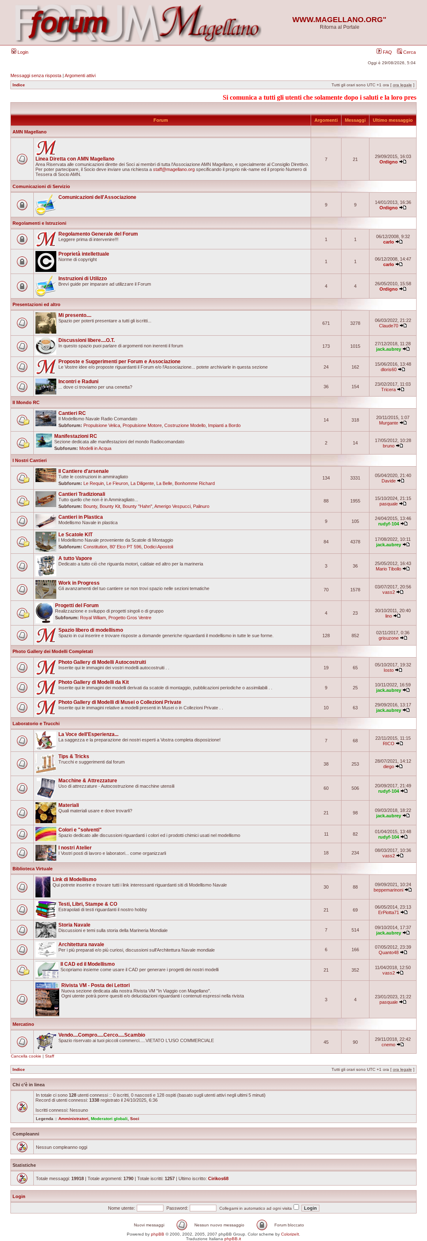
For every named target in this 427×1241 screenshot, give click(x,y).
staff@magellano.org (174, 169)
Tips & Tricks (73, 756)
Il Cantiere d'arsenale (83, 471)
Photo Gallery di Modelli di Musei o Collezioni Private (119, 702)
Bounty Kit (110, 506)
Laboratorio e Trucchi (36, 723)
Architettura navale (81, 944)
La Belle (164, 483)
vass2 (388, 592)
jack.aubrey (388, 349)
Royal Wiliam (93, 617)
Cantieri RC (72, 413)
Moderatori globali (109, 1118)
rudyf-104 (388, 523)
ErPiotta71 (388, 912)
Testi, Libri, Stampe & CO (87, 904)
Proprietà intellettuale (83, 254)
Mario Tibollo (388, 568)
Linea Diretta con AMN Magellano (74, 159)
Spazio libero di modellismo (90, 630)
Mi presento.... (74, 315)
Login (22, 52)
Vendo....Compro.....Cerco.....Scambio (101, 1035)
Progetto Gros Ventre (129, 617)
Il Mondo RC (26, 402)
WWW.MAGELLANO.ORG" (339, 19)
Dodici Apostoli (158, 546)
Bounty (90, 506)
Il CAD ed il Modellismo (87, 964)
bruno (388, 445)
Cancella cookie (26, 1056)
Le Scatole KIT (75, 535)
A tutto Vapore (75, 558)
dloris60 (389, 369)
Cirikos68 (218, 1178)
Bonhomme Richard (195, 483)
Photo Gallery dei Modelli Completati (53, 651)
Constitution (95, 546)
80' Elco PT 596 (125, 546)
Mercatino (23, 1024)
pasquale (388, 503)
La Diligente (142, 483)
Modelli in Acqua (95, 448)
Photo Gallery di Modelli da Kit (93, 682)
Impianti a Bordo (224, 425)
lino (388, 615)
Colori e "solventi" (80, 830)
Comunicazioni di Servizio (41, 186)
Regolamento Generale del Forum (98, 234)
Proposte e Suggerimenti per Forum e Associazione (119, 361)
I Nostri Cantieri (30, 460)
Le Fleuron (117, 483)
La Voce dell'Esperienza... (88, 734)
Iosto (389, 670)
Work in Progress (79, 583)
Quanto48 (389, 952)
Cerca (409, 52)
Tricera (388, 389)
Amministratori (73, 1118)
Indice (19, 85)
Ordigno (388, 161)
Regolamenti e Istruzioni (39, 223)
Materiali (68, 805)
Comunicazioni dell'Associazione (97, 197)
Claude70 (388, 325)
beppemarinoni (388, 889)
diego (388, 766)
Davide (389, 480)
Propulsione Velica (101, 425)
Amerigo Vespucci (172, 506)
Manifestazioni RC (75, 436)
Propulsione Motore (142, 425)
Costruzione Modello (185, 425)
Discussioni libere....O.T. (86, 340)
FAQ (387, 52)
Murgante (388, 422)
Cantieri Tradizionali (81, 494)
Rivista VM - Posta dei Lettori (95, 985)
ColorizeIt (290, 1234)
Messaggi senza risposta (35, 75)
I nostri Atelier (75, 848)
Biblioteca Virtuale (33, 868)
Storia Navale (74, 925)
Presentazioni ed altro (36, 304)
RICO (388, 743)
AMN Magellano (30, 131)
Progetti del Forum (77, 605)
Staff (49, 1056)
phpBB (157, 1234)
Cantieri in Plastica (80, 517)
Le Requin (93, 483)
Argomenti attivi (80, 75)
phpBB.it (232, 1238)
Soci (134, 1118)
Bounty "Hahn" (137, 506)
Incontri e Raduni (78, 381)
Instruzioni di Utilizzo (82, 278)
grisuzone (389, 638)
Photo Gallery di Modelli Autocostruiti (102, 662)
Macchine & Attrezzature (87, 781)
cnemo (388, 1044)
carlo (388, 241)
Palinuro (201, 506)
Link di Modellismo (74, 879)
